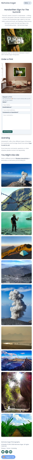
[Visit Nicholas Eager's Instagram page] (6, 451)
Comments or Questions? (10, 112)
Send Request (8, 131)
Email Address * (7, 107)
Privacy (3, 448)
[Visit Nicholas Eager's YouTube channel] (2, 451)
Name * (5, 102)
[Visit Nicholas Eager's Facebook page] (10, 451)
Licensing (14, 448)
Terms (9, 448)
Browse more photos (22, 158)
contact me (14, 150)
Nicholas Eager (8, 3)
